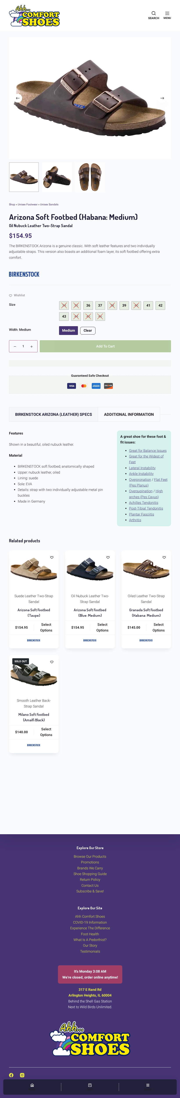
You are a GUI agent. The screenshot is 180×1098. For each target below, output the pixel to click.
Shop (12, 204)
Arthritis (135, 520)
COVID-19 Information (90, 922)
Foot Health (90, 934)
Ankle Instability (141, 474)
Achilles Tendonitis (143, 503)
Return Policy (90, 879)
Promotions (90, 862)
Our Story (90, 945)
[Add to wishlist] (51, 557)
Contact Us (90, 885)
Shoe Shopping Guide (90, 874)
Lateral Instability (142, 468)
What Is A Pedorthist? (90, 940)
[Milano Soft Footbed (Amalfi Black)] (34, 673)
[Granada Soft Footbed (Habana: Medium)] (146, 569)
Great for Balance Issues (148, 451)
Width (20, 330)
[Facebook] (11, 1075)
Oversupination (141, 491)
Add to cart (105, 346)
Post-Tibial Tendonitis (146, 508)
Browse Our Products (90, 856)
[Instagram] (22, 1075)
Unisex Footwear (28, 204)
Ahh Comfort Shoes (90, 916)
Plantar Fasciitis (141, 514)
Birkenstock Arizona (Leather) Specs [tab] (53, 414)
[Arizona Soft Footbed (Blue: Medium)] (90, 569)
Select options (46, 627)
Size (12, 305)
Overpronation (140, 480)
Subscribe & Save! (90, 891)
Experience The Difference (90, 928)
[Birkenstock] (24, 274)
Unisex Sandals (49, 204)
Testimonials (90, 951)
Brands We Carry (90, 868)
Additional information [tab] (129, 414)
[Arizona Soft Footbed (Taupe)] (34, 569)
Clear (88, 330)
